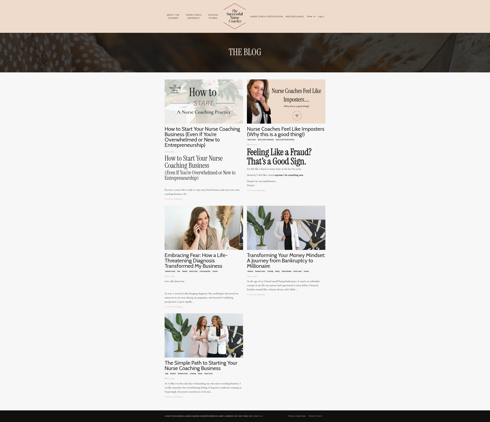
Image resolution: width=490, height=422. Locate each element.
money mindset (286, 271)
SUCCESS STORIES (213, 16)
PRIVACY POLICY (315, 416)
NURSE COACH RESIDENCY (193, 16)
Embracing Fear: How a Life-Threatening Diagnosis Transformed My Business (196, 260)
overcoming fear (205, 271)
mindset (184, 271)
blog (166, 373)
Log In (321, 16)
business (250, 271)
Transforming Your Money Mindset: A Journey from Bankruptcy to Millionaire (286, 260)
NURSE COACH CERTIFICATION (266, 16)
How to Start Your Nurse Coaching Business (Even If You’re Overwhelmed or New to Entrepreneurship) (202, 137)
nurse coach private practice (285, 139)
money (277, 271)
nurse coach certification (266, 139)
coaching (270, 271)
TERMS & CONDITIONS (297, 416)
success (215, 271)
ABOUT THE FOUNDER (173, 16)
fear (178, 271)
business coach (170, 271)
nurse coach (252, 139)
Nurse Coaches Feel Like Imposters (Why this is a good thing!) (285, 131)
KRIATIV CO (257, 416)
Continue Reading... (174, 199)
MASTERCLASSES (294, 16)
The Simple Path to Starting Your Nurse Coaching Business (201, 365)
